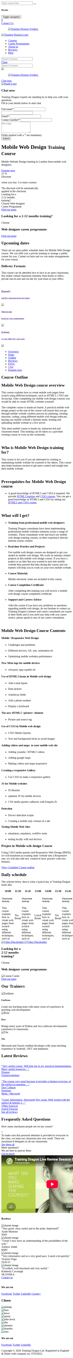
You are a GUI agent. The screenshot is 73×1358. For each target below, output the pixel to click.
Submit (6, 138)
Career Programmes (18, 43)
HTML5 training (26, 496)
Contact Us (7, 23)
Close (4, 62)
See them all (7, 1144)
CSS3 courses (47, 496)
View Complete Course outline (17, 867)
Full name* (7, 109)
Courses (12, 40)
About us (13, 46)
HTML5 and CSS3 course (22, 502)
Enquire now (8, 170)
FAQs (11, 363)
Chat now (6, 80)
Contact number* (10, 119)
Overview (13, 351)
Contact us (7, 1277)
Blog (10, 52)
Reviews (12, 49)
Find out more (8, 209)
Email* (5, 116)
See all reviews (9, 1112)
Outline (12, 357)
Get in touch (8, 1153)
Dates (11, 354)
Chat (10, 366)
